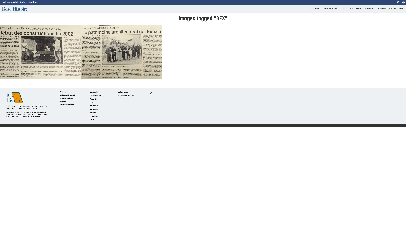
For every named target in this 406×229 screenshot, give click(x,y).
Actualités (93, 99)
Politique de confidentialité (125, 95)
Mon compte (94, 116)
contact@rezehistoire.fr (67, 105)
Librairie (92, 102)
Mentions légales (122, 92)
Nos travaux (94, 106)
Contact (92, 120)
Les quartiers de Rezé (96, 95)
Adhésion (93, 113)
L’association (94, 92)
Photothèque (94, 109)
